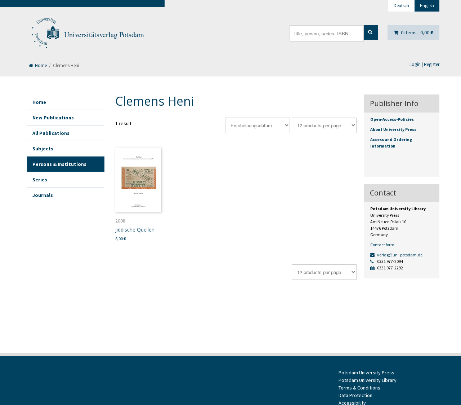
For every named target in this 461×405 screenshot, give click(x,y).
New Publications (53, 117)
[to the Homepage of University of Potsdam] (44, 34)
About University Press (393, 129)
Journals (42, 195)
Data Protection (355, 395)
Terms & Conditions (359, 387)
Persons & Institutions (59, 164)
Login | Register (424, 64)
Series (39, 179)
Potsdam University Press (366, 372)
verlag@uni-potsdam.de (399, 254)
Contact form (382, 244)
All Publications (51, 133)
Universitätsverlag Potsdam (104, 34)
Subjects (42, 148)
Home (40, 65)
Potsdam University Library (368, 380)
